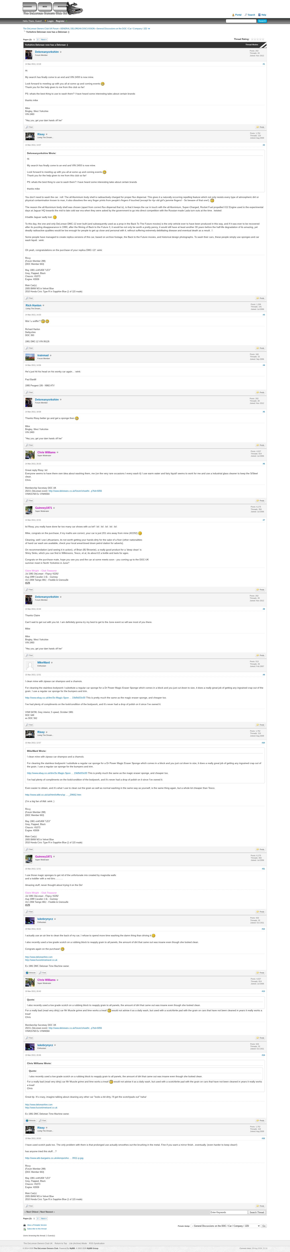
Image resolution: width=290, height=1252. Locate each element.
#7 (264, 520)
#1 (264, 64)
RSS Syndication (97, 1243)
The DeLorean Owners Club (46, 1248)
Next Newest (46, 1212)
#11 (263, 869)
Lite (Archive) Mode (78, 1243)
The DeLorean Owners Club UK (38, 1243)
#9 (264, 675)
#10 (263, 743)
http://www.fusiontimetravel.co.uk (41, 960)
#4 (264, 365)
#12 (263, 929)
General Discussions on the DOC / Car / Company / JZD (121, 28)
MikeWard (43, 662)
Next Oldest (32, 1212)
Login (50, 21)
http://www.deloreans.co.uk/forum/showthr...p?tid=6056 (75, 491)
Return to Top (61, 1243)
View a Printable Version (37, 1225)
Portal (238, 15)
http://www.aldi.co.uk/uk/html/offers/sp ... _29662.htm (53, 794)
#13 (263, 991)
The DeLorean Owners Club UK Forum (41, 28)
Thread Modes (252, 45)
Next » (43, 40)
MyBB (72, 1248)
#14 (263, 1055)
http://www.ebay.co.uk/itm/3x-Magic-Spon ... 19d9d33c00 (55, 697)
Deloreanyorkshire (47, 51)
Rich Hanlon (33, 305)
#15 (263, 1138)
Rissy (41, 134)
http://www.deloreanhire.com (39, 957)
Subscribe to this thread (36, 1229)
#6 (264, 464)
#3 (264, 315)
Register (60, 21)
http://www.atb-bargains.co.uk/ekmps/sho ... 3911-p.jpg (54, 1158)
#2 (264, 145)
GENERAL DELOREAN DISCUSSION (77, 28)
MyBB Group (92, 1248)
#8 (264, 609)
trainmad (43, 355)
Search (251, 15)
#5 (264, 412)
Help (263, 15)
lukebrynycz (45, 919)
